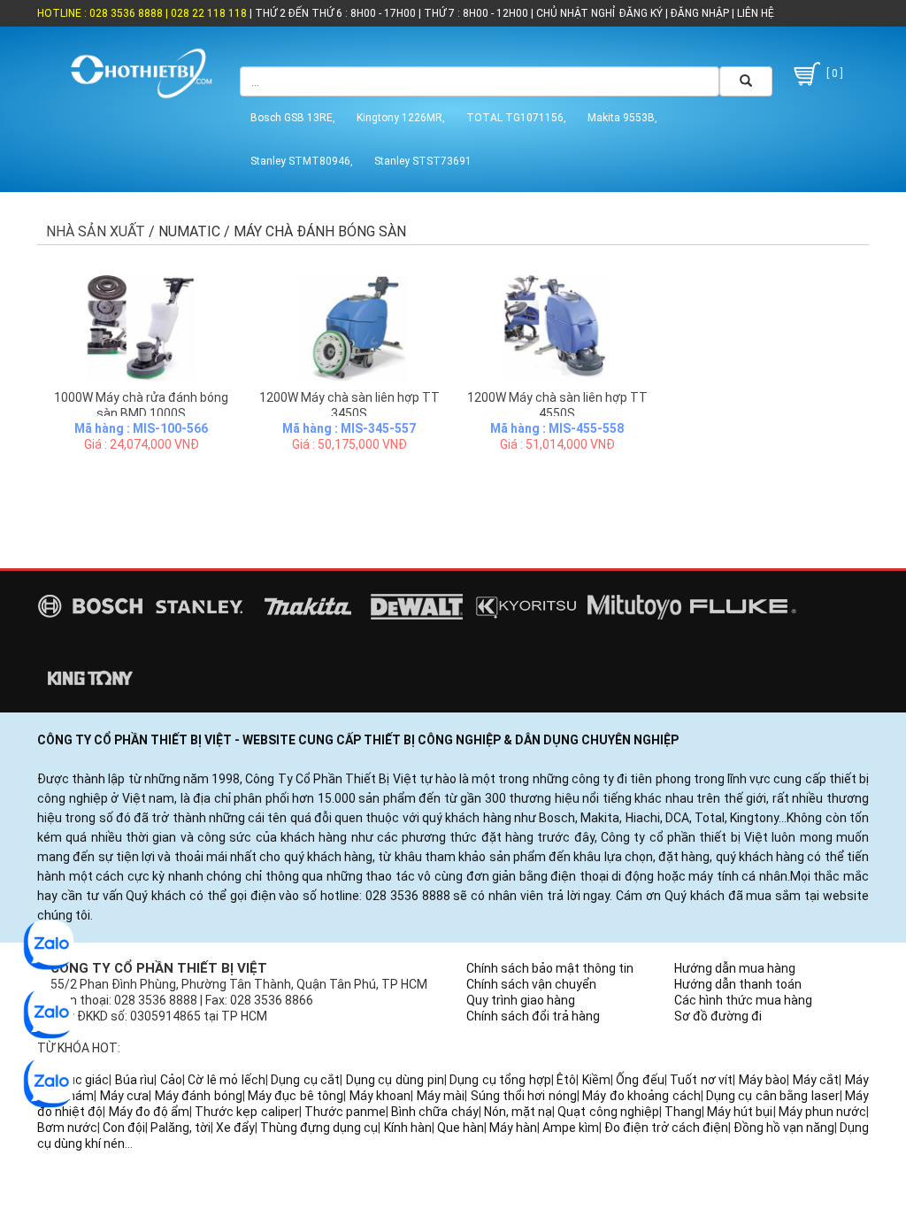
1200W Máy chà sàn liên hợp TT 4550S (557, 405)
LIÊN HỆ (754, 13)
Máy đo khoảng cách (641, 1096)
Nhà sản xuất (95, 231)
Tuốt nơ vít (701, 1080)
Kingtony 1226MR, (401, 118)
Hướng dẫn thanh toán (738, 984)
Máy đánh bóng (198, 1096)
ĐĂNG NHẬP (700, 13)
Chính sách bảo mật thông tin (549, 968)
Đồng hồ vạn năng (783, 1127)
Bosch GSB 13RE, (292, 118)
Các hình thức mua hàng (743, 1000)
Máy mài (441, 1096)
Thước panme (345, 1112)
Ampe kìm (570, 1127)
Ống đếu (640, 1080)
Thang (683, 1112)
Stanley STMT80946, (301, 161)
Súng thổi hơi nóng (524, 1096)
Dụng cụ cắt (305, 1080)
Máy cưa (124, 1096)
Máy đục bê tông (295, 1096)
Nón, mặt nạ (518, 1112)
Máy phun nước (822, 1112)
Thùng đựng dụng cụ (319, 1127)
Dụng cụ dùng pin (395, 1080)
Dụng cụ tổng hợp (500, 1080)
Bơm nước (67, 1127)
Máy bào (763, 1080)
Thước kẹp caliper (246, 1112)
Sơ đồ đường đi (718, 1016)
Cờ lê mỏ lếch (226, 1080)
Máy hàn (513, 1127)
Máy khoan (380, 1096)
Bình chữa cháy (434, 1112)
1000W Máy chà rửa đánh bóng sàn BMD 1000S (141, 405)
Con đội (124, 1127)
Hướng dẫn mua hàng (734, 968)
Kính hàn (408, 1127)
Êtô (566, 1080)
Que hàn (460, 1127)
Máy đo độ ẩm (149, 1112)
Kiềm (596, 1080)
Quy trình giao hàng (520, 1000)
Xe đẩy (235, 1127)
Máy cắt (816, 1080)
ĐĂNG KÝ (641, 13)
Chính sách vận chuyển (531, 984)
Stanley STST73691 (423, 161)
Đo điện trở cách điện (666, 1127)
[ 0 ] (833, 73)
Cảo (171, 1080)
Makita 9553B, (622, 118)
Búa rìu (135, 1080)
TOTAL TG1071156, (516, 118)
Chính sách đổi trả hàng (533, 1016)
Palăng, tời (180, 1127)
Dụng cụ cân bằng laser (773, 1096)
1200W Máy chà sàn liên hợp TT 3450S (349, 405)
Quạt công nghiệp (607, 1112)
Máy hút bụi (739, 1112)
